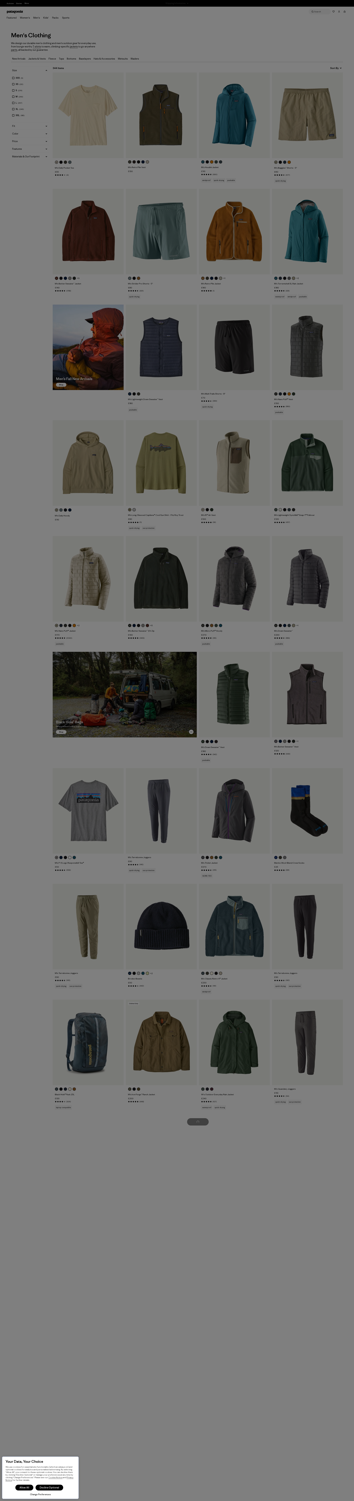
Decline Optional (49, 1487)
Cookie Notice (55, 1477)
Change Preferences (40, 1494)
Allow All (24, 1487)
